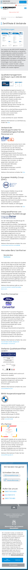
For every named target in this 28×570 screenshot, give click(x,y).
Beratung (22, 2)
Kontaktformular (12, 475)
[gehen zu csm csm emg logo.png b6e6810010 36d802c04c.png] (9, 185)
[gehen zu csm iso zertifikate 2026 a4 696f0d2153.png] (12, 39)
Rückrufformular (12, 480)
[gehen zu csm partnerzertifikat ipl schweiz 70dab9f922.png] (9, 431)
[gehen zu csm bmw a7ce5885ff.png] (5, 399)
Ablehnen (17, 560)
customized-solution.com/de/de (10, 245)
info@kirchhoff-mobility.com (9, 3)
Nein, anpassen (13, 565)
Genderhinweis (14, 517)
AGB (23, 514)
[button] (25, 8)
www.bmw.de (9, 419)
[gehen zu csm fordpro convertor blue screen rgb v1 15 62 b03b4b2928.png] (8, 302)
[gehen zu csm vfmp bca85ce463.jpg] (7, 139)
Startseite (3, 17)
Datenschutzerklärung (17, 555)
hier (9, 122)
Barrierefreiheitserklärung (14, 515)
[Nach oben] (14, 507)
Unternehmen (11, 17)
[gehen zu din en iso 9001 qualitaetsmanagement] (7, 84)
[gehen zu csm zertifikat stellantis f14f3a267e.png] (8, 361)
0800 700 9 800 (6, 1)
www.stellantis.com (7, 388)
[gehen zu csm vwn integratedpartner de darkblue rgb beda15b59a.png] (8, 217)
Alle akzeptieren (7, 560)
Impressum (7, 514)
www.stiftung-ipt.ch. (7, 455)
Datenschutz (16, 514)
